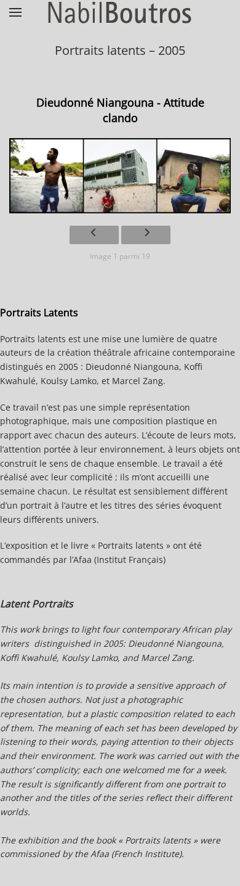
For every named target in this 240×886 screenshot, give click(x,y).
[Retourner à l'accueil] (120, 12)
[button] (15, 12)
